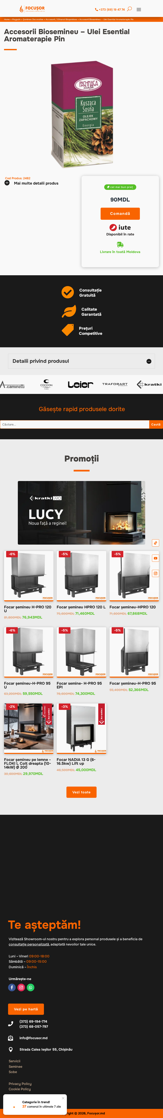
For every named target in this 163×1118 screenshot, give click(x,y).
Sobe (13, 1072)
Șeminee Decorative (33, 19)
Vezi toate (81, 792)
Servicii (14, 1061)
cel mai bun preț (121, 187)
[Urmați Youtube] (155, 558)
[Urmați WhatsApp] (30, 987)
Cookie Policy (20, 1089)
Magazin (16, 19)
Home (7, 19)
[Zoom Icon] (81, 114)
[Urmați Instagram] (21, 987)
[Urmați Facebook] (12, 987)
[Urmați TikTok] (155, 542)
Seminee (15, 1066)
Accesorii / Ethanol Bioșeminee (61, 19)
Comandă (120, 213)
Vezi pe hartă (26, 1009)
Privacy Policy (20, 1084)
